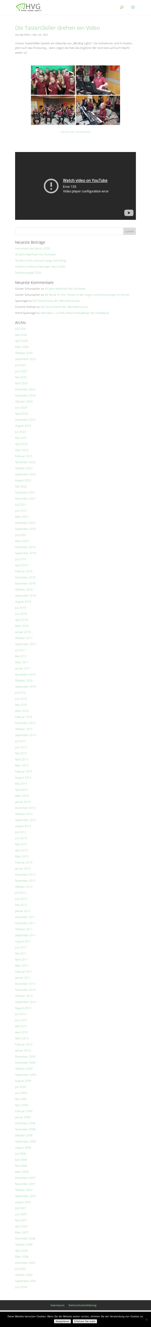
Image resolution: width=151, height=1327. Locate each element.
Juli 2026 (20, 328)
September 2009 (25, 1074)
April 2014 (21, 789)
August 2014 (23, 777)
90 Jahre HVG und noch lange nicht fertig (40, 260)
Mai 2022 (21, 486)
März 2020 (22, 541)
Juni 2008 (21, 1159)
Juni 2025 (21, 371)
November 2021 (25, 498)
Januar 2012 (23, 911)
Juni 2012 (21, 899)
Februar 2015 (23, 771)
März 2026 (22, 347)
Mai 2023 (21, 438)
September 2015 (25, 735)
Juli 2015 (20, 741)
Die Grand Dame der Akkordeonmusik (56, 301)
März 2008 (22, 1172)
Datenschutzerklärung (82, 1305)
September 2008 (25, 1141)
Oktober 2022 (24, 468)
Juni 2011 (21, 947)
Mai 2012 (21, 905)
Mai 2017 (21, 656)
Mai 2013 (21, 844)
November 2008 (25, 1129)
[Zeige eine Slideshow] (75, 132)
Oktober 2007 (24, 1190)
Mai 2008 (21, 1165)
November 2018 (25, 583)
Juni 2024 (21, 407)
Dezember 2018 (25, 577)
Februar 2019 (23, 571)
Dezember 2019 (25, 547)
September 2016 (25, 686)
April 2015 (21, 759)
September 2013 (25, 820)
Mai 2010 (21, 1026)
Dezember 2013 (25, 808)
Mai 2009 (21, 1099)
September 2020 (25, 529)
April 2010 (21, 1032)
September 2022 (25, 474)
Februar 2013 (23, 862)
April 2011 (21, 959)
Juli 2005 (20, 1269)
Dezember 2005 (25, 1263)
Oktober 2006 (24, 1244)
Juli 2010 (20, 1014)
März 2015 (22, 765)
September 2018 (25, 595)
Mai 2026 (21, 335)
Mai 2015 (21, 753)
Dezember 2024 (25, 389)
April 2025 (21, 383)
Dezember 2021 (25, 492)
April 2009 (21, 1105)
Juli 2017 (20, 650)
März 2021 (22, 516)
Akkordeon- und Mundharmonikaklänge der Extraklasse (74, 313)
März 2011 (22, 965)
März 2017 (22, 662)
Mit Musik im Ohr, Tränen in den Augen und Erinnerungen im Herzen (87, 294)
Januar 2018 (23, 632)
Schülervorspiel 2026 (28, 272)
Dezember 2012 (25, 874)
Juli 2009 (20, 1087)
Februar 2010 (23, 1044)
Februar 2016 (23, 717)
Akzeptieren (62, 1321)
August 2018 (23, 601)
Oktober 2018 (24, 589)
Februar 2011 (23, 971)
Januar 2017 (23, 668)
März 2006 (22, 1256)
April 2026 (21, 341)
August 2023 (23, 426)
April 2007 (21, 1226)
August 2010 (23, 1008)
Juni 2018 (21, 614)
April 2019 (21, 565)
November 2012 (25, 880)
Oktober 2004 (24, 1275)
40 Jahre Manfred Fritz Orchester (35, 254)
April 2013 (21, 850)
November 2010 (25, 990)
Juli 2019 (20, 559)
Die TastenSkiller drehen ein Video (57, 27)
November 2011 (25, 923)
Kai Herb (25, 34)
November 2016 (25, 674)
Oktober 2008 (24, 1135)
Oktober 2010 (24, 996)
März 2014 (22, 795)
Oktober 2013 (24, 814)
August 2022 (23, 480)
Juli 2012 (20, 893)
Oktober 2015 (24, 729)
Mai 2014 (21, 783)
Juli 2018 (20, 607)
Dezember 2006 (25, 1238)
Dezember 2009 (25, 1056)
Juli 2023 (20, 432)
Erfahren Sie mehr (85, 1321)
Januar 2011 (23, 977)
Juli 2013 (20, 832)
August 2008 (23, 1147)
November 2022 (25, 462)
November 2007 (25, 1184)
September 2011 (25, 935)
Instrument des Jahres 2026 (32, 248)
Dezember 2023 (25, 419)
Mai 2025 (21, 377)
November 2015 (25, 723)
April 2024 (21, 413)
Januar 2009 (23, 1117)
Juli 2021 (20, 504)
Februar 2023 (23, 456)
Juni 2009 (21, 1093)
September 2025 (25, 359)
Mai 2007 (21, 1220)
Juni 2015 (21, 747)
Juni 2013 (21, 838)
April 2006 (21, 1250)
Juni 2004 (21, 1287)
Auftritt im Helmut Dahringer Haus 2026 (40, 266)
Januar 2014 (23, 802)
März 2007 (22, 1232)
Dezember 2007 (25, 1178)
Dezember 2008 (25, 1123)
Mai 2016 (21, 705)
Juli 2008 (20, 1153)
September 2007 (25, 1196)
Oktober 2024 (24, 401)
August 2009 (23, 1081)
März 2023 (22, 450)
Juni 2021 (21, 510)
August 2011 (23, 941)
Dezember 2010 (25, 984)
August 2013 (23, 826)
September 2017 (25, 644)
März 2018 (22, 626)
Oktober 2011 (24, 929)
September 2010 (25, 1002)
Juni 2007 (21, 1214)
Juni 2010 (21, 1020)
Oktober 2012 (24, 886)
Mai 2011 (21, 953)
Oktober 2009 (24, 1068)
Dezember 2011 (25, 917)
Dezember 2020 (25, 523)
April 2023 (21, 444)
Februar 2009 (23, 1111)
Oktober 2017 (24, 638)
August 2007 (23, 1202)
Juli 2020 (20, 535)
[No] (146, 1319)
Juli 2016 (20, 692)
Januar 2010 (23, 1050)
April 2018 (21, 620)
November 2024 (25, 395)
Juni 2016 (21, 698)
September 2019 (25, 553)
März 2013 (22, 856)
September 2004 (25, 1281)
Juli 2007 (20, 1208)
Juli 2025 (20, 365)
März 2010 (22, 1038)
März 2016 (22, 711)
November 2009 (25, 1062)
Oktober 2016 (24, 680)
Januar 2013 (23, 868)
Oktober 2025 (24, 353)
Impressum (57, 1305)
